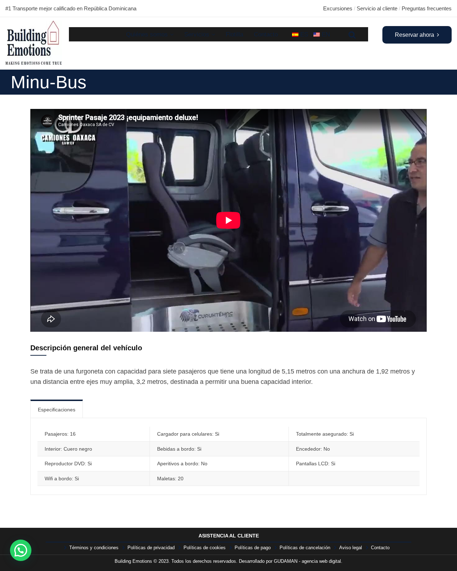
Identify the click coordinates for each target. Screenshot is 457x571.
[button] (20, 550)
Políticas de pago (253, 547)
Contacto (266, 34)
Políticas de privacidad (151, 547)
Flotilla (234, 34)
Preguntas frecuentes (427, 8)
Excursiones (337, 8)
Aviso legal (350, 547)
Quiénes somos (147, 34)
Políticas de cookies (205, 547)
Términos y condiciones (94, 547)
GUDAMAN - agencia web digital (307, 561)
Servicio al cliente (377, 8)
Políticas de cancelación (305, 547)
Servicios (196, 34)
